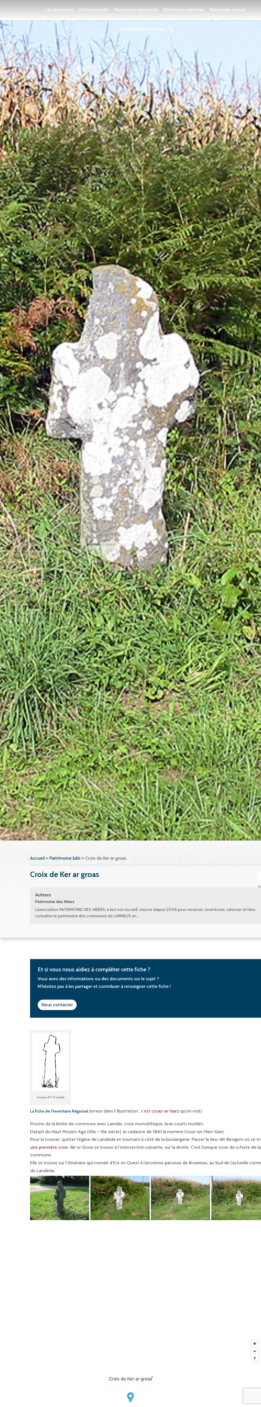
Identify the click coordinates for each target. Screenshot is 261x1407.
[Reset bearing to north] (254, 1358)
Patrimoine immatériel (136, 9)
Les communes (59, 9)
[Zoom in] (254, 1343)
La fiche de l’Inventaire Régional (59, 1111)
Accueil (37, 858)
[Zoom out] (254, 1351)
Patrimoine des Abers (54, 901)
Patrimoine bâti (94, 9)
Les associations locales (140, 29)
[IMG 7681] (59, 1198)
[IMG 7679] (120, 1198)
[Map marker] (130, 1397)
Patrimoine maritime (184, 9)
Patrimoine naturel (227, 9)
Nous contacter (57, 1005)
